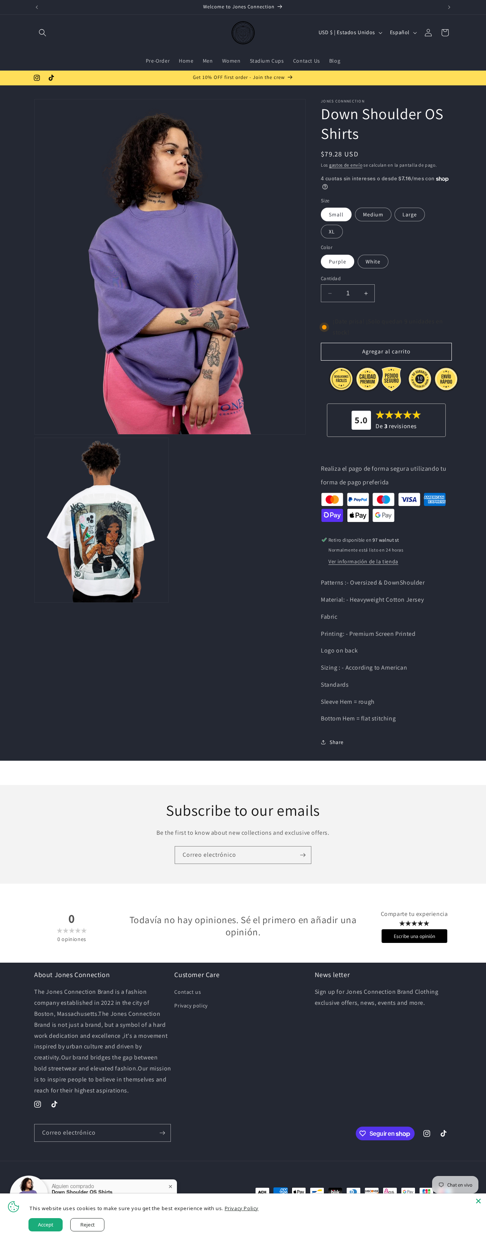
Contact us (187, 991)
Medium (373, 214)
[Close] (478, 1201)
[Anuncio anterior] (36, 7)
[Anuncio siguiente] (449, 7)
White (373, 261)
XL (332, 231)
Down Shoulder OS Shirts (82, 1192)
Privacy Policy (242, 1208)
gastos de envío (346, 165)
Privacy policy (190, 1005)
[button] (42, 32)
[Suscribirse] (302, 855)
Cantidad (331, 278)
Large (409, 214)
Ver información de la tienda (363, 561)
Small (336, 214)
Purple (337, 261)
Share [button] (337, 742)
